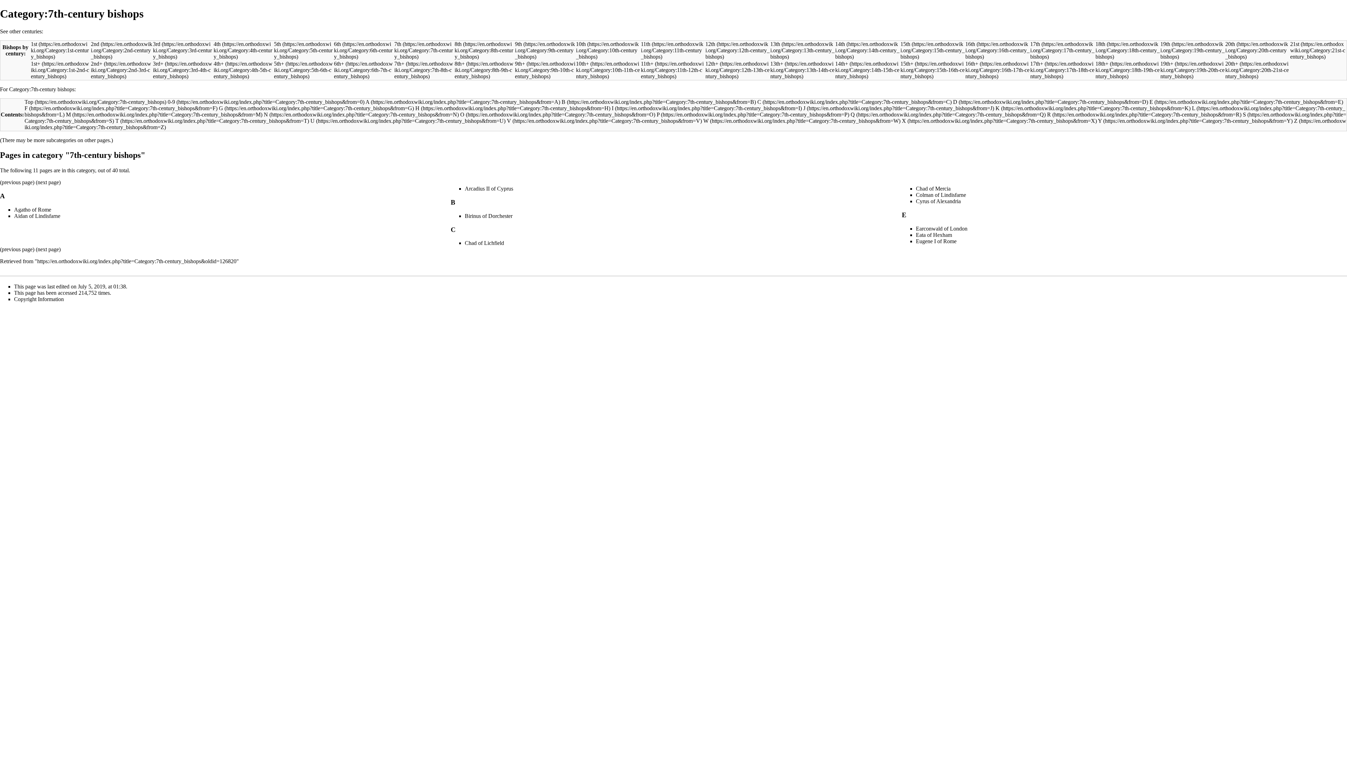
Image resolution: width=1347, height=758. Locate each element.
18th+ (1101, 64)
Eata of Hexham (934, 235)
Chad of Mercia (933, 189)
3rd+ (158, 64)
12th (710, 44)
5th (277, 44)
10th (581, 44)
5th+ (279, 64)
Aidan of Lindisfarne (37, 216)
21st (1294, 44)
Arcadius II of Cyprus (489, 189)
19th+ (1166, 64)
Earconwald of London (941, 229)
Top (29, 102)
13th (775, 44)
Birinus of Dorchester (488, 216)
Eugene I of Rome (936, 241)
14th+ (841, 64)
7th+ (399, 64)
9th (518, 44)
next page (48, 182)
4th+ (219, 64)
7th (397, 44)
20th (1230, 44)
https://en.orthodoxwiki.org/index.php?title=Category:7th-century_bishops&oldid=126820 (136, 261)
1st (34, 44)
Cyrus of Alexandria (938, 201)
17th (1035, 44)
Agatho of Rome (32, 210)
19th (1165, 44)
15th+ (906, 64)
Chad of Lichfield (484, 243)
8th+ (460, 64)
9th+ (520, 64)
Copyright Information (39, 299)
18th (1100, 44)
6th (337, 44)
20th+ (1231, 64)
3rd (156, 44)
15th (905, 44)
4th (217, 44)
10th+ (582, 64)
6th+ (339, 64)
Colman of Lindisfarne (941, 195)
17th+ (1036, 64)
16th (970, 44)
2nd (95, 44)
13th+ (776, 64)
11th (645, 44)
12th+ (711, 64)
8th (458, 44)
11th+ (647, 64)
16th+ (971, 64)
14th (840, 44)
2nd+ (96, 64)
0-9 (171, 102)
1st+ (35, 64)
